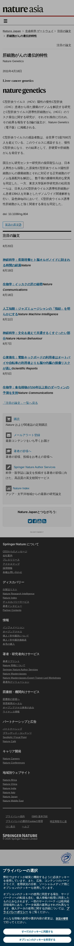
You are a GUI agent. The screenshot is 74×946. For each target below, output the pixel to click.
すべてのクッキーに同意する (37, 931)
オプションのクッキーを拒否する (37, 939)
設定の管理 (62, 918)
